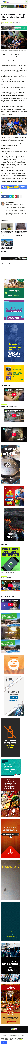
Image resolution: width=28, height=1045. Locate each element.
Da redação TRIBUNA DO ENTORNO (13, 190)
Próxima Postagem (23, 276)
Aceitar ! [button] (4, 1042)
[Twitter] (10, 196)
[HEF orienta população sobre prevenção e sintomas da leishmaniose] (7, 226)
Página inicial (3, 12)
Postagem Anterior (5, 276)
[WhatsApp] (13, 196)
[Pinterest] (16, 196)
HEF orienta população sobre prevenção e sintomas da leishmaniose (7, 233)
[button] (1, 2)
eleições (22, 190)
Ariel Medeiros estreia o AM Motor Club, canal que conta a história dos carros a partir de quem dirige (7, 249)
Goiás (2, 192)
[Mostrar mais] (21, 196)
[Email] (18, 196)
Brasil (8, 12)
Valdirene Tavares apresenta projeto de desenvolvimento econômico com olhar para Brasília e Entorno (21, 233)
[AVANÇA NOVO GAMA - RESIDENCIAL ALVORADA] (14, 289)
